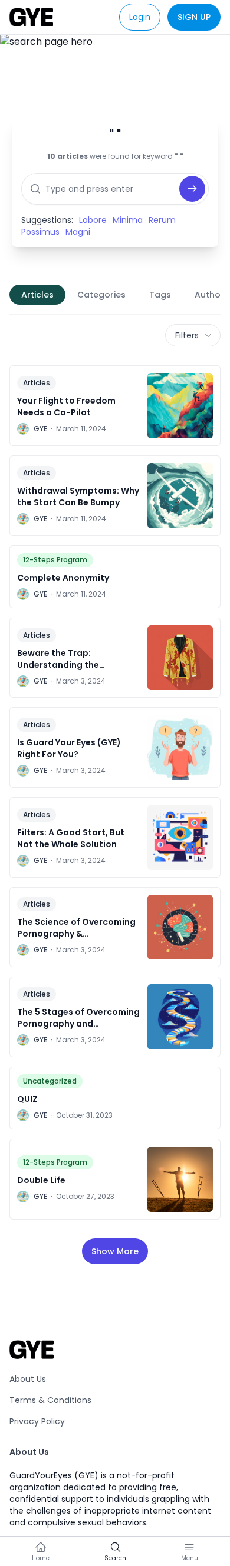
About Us (27, 1379)
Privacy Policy (37, 1421)
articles (37, 295)
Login (139, 17)
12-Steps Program (55, 560)
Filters (187, 335)
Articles (36, 383)
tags (160, 295)
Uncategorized (50, 1081)
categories (101, 295)
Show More (115, 1251)
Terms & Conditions (50, 1400)
